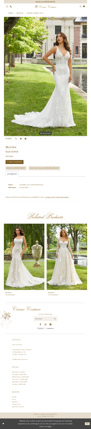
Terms (43, 414)
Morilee (20, 13)
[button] (7, 6)
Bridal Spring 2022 (35, 13)
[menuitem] (7, 6)
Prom (14, 399)
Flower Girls (16, 404)
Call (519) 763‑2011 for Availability (44, 168)
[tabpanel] (45, 76)
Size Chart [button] (9, 156)
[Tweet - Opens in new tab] (16, 138)
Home (10, 13)
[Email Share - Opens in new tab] (25, 139)
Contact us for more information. (57, 197)
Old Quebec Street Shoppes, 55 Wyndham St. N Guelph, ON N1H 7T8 (22, 352)
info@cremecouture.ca (20, 359)
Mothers (15, 402)
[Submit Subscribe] (54, 318)
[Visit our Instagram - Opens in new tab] (45, 324)
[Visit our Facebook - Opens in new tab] (40, 324)
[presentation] (24, 257)
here (49, 426)
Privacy (37, 414)
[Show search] (80, 6)
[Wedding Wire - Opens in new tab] (50, 328)
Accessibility (52, 414)
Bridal (14, 397)
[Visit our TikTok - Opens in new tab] (50, 324)
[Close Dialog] (3, 424)
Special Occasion (18, 406)
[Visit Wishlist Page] (84, 6)
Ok (87, 423)
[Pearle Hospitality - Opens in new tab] (41, 328)
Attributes (12, 174)
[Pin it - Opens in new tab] (21, 139)
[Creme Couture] (45, 6)
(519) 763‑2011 (17, 344)
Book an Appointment (16, 168)
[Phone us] (11, 6)
